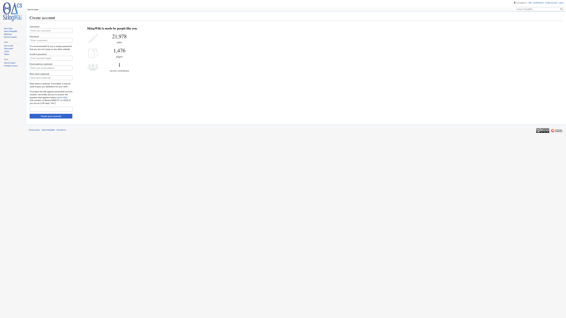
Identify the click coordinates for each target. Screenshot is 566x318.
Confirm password (38, 54)
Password (34, 36)
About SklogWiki (48, 130)
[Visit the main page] (13, 12)
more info (61, 97)
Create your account (51, 116)
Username (34, 26)
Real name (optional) (39, 74)
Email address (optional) (41, 64)
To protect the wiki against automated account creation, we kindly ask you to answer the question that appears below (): (51, 94)
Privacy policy (34, 130)
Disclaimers (61, 130)
